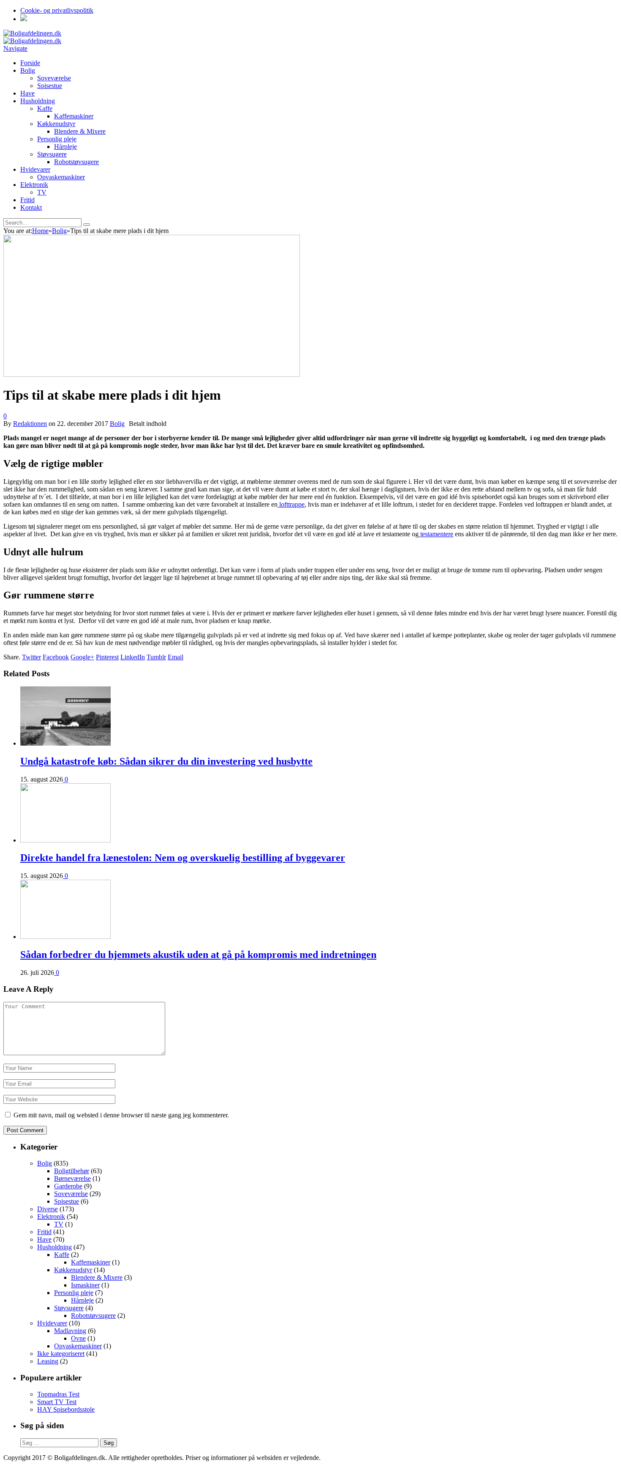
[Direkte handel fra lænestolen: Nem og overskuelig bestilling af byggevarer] (65, 840)
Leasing (47, 1361)
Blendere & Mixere (80, 131)
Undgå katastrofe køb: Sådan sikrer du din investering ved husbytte (166, 761)
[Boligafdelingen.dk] (32, 33)
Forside (30, 62)
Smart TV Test (56, 1401)
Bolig (27, 70)
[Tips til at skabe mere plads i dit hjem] (151, 374)
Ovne (78, 1338)
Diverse (47, 1209)
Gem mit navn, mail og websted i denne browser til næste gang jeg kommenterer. (121, 1115)
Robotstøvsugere (76, 161)
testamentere (436, 534)
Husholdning (37, 100)
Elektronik (34, 184)
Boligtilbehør (71, 1170)
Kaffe (44, 108)
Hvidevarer (35, 169)
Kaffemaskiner (73, 116)
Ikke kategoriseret (60, 1353)
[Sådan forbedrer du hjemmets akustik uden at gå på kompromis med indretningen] (65, 936)
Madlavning (70, 1330)
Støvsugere (52, 154)
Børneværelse (72, 1178)
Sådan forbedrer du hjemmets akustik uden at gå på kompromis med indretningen (198, 954)
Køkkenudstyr (56, 123)
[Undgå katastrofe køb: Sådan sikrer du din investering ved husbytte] (65, 743)
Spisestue (49, 85)
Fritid (27, 199)
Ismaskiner (85, 1285)
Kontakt (31, 207)
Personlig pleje (56, 139)
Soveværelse (54, 78)
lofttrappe (291, 504)
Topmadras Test (58, 1394)
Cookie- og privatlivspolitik (56, 10)
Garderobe (68, 1186)
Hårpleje (65, 146)
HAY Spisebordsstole (66, 1409)
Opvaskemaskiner (61, 177)
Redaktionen (30, 423)
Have (27, 93)
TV (41, 192)
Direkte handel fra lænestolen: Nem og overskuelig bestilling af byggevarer (182, 857)
